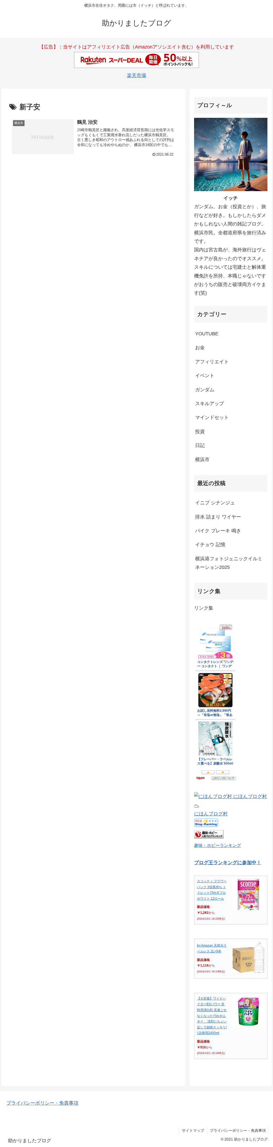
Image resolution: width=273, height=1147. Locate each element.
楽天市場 (136, 75)
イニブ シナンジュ (215, 502)
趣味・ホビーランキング (217, 845)
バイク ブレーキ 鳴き (218, 530)
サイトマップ (193, 1130)
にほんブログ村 (211, 813)
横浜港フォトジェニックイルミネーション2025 (228, 563)
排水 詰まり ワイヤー (218, 517)
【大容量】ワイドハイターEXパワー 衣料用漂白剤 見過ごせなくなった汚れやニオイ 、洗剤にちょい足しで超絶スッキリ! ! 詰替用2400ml (212, 1016)
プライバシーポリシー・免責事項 (42, 1103)
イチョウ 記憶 (210, 544)
